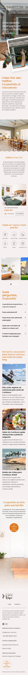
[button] (18, 7)
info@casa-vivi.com (9, 632)
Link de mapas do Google (11, 656)
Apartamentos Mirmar (10, 645)
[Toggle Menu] (24, 7)
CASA (9, 604)
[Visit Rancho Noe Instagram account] (6, 624)
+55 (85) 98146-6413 (9, 636)
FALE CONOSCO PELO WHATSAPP (14, 527)
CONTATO (17, 604)
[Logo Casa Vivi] (7, 7)
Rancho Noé (6, 648)
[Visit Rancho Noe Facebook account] (3, 624)
